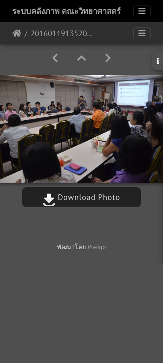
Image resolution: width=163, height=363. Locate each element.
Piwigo (96, 247)
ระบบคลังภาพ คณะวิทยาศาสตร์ (66, 11)
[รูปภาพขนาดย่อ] (81, 58)
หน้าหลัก (16, 33)
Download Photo (87, 197)
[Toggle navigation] (142, 11)
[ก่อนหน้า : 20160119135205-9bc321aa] (55, 58)
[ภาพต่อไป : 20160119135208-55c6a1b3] (108, 58)
